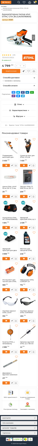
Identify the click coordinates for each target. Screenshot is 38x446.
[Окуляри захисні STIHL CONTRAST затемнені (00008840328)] (27, 301)
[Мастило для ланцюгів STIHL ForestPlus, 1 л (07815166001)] (27, 239)
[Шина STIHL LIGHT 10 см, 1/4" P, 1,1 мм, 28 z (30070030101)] (10, 177)
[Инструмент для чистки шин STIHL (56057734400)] (10, 270)
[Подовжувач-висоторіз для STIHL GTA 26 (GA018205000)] (10, 146)
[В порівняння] (34, 71)
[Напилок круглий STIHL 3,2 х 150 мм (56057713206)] (27, 332)
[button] (33, 38)
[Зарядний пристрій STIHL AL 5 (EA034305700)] (27, 208)
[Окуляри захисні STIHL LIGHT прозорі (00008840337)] (10, 301)
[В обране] (29, 71)
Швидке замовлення (23, 71)
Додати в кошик (11, 71)
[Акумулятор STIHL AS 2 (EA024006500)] (10, 208)
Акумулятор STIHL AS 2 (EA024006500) (10, 219)
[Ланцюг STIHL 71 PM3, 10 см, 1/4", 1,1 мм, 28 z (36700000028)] (27, 177)
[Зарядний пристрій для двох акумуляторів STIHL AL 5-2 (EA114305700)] (10, 239)
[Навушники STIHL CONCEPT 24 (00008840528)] (27, 270)
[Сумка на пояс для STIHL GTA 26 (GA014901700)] (27, 146)
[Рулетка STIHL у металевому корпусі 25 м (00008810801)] (10, 332)
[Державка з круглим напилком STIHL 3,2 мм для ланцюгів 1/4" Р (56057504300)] (10, 363)
